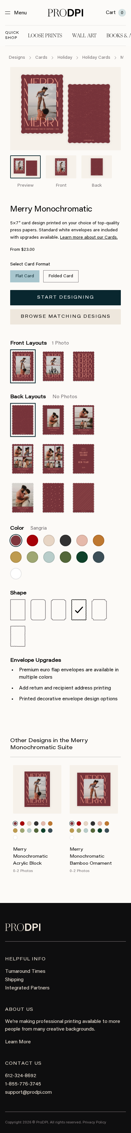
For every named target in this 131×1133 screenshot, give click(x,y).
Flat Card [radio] (25, 276)
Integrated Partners (27, 988)
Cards (41, 58)
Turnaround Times (25, 971)
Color (28, 528)
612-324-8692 (20, 1075)
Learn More (18, 1042)
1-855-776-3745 (23, 1084)
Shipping (14, 979)
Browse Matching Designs (66, 317)
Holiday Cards (96, 58)
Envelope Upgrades (35, 660)
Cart (114, 12)
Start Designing (65, 297)
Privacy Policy (94, 1122)
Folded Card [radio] (61, 276)
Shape (18, 593)
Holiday (65, 58)
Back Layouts (43, 396)
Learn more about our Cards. (89, 237)
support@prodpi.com (28, 1092)
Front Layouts (39, 343)
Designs (17, 58)
